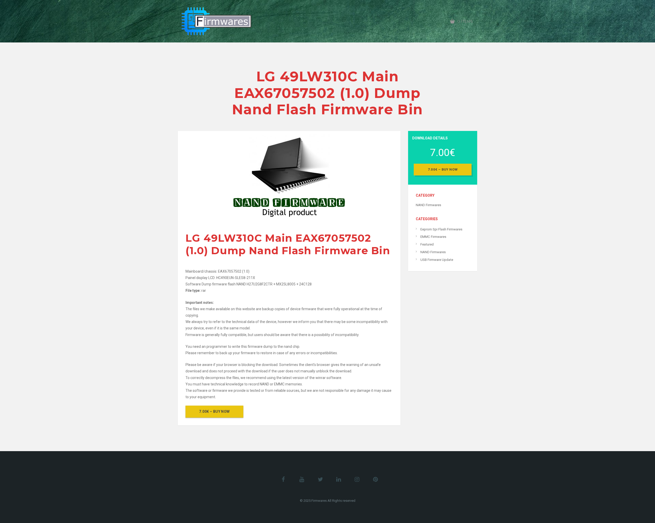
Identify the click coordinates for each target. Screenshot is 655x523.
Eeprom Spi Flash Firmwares (441, 229)
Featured (427, 244)
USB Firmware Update (436, 260)
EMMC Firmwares (433, 237)
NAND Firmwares (428, 205)
